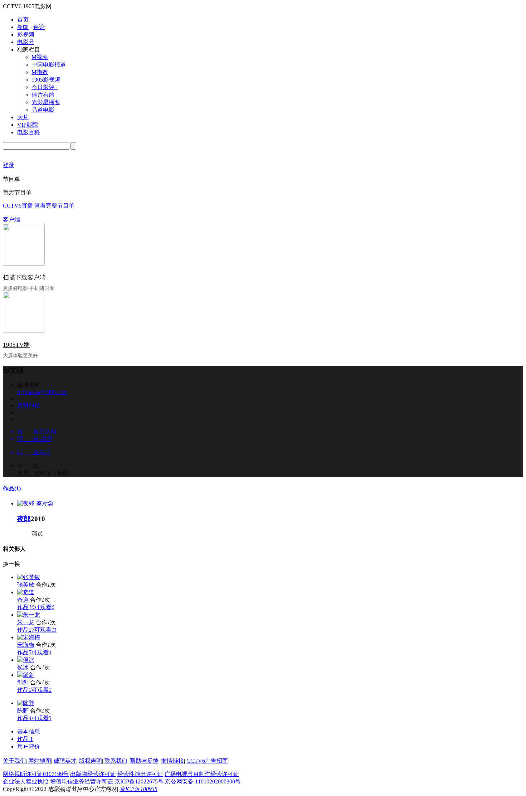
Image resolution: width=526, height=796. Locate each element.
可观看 (44, 607)
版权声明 (90, 761)
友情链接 (172, 761)
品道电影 (42, 110)
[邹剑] (25, 675)
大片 (23, 117)
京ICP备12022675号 (139, 781)
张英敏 (25, 585)
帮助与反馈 (144, 761)
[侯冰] (25, 660)
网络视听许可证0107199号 (36, 774)
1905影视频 (45, 80)
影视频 (25, 34)
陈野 (23, 711)
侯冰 (23, 667)
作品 (12, 488)
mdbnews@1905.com (42, 392)
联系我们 (115, 761)
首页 (23, 19)
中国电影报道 (48, 65)
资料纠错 (28, 405)
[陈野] (25, 703)
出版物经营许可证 (93, 774)
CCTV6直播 (18, 206)
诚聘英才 (65, 761)
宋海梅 (25, 645)
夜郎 (24, 519)
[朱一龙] (28, 615)
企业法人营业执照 (26, 781)
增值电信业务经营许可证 (81, 781)
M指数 (39, 72)
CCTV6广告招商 (207, 761)
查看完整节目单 (54, 206)
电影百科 (28, 132)
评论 (39, 27)
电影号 (25, 42)
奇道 (23, 600)
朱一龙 (25, 622)
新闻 (23, 27)
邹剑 (23, 682)
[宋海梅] (28, 637)
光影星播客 (45, 102)
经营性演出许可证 (140, 774)
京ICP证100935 (138, 789)
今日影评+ (44, 87)
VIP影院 (27, 125)
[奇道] (25, 592)
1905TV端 (16, 344)
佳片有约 (42, 95)
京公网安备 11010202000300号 (203, 781)
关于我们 (14, 761)
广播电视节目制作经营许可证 (202, 774)
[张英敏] (28, 577)
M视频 (39, 57)
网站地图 (39, 761)
